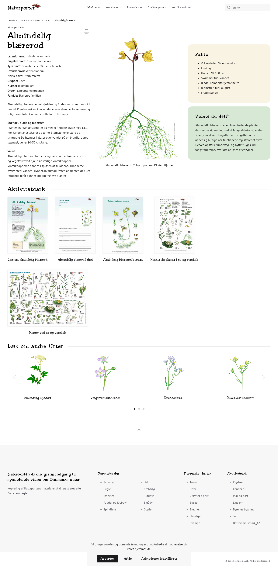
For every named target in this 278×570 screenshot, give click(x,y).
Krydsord (239, 482)
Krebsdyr (149, 489)
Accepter (107, 559)
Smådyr (148, 502)
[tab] (134, 409)
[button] (139, 97)
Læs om (238, 502)
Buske (193, 502)
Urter (193, 489)
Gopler (148, 509)
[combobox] (247, 7)
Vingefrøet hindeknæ (105, 398)
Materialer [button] (132, 7)
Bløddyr (149, 496)
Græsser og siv (199, 496)
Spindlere (109, 509)
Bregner (195, 509)
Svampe (195, 523)
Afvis (128, 559)
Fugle (107, 489)
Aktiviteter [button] (112, 7)
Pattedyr (108, 482)
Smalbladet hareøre (240, 398)
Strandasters (173, 398)
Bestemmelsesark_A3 (246, 523)
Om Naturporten (157, 7)
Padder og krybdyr (115, 502)
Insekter (108, 496)
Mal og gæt (240, 496)
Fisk (146, 482)
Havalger (195, 516)
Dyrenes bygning (244, 509)
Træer (193, 482)
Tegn (236, 516)
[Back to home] (24, 7)
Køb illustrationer (181, 7)
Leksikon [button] (92, 7)
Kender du (239, 489)
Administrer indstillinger (159, 559)
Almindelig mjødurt (37, 398)
